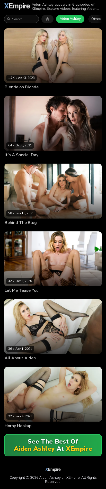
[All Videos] (47, 19)
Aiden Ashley (70, 18)
